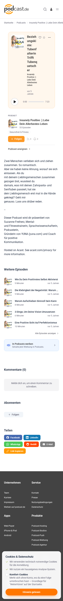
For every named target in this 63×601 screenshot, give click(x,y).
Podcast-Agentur (39, 545)
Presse (35, 497)
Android (7, 535)
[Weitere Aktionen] (49, 37)
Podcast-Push (38, 535)
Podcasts (21, 22)
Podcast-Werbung (40, 540)
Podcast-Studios (39, 530)
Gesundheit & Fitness (19, 132)
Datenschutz (37, 507)
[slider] (36, 101)
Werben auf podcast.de (14, 507)
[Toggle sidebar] (57, 9)
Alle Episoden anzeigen (45, 333)
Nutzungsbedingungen (42, 502)
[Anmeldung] (51, 9)
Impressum (9, 502)
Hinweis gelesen (31, 592)
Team (6, 493)
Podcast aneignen (17, 149)
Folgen (18, 139)
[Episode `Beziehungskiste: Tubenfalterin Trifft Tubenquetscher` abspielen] (14, 101)
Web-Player (9, 526)
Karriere (7, 497)
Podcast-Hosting (39, 526)
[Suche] (45, 9)
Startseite (8, 22)
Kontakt (35, 493)
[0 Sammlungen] (44, 37)
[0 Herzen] (40, 37)
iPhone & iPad (10, 530)
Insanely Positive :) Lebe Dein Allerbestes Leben (32, 79)
